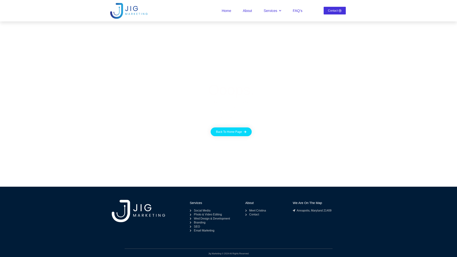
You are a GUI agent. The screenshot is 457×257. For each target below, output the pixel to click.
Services (270, 11)
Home (226, 11)
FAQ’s (297, 11)
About (247, 11)
